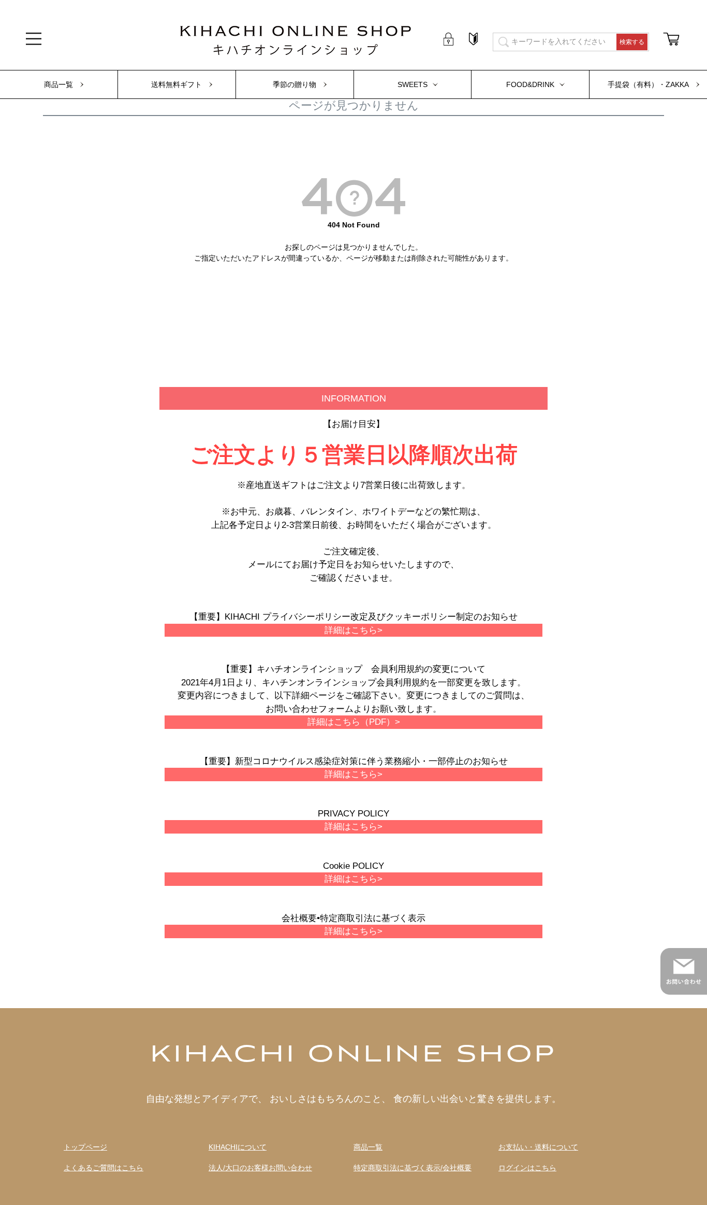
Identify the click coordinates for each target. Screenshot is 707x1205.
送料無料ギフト (176, 84)
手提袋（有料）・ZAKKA (648, 84)
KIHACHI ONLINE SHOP (353, 1055)
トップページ (85, 1147)
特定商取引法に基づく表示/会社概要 (413, 1168)
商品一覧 (58, 84)
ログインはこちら (527, 1168)
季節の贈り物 (294, 84)
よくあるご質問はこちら (103, 1168)
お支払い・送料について (538, 1147)
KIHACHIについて (238, 1147)
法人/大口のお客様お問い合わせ (260, 1168)
